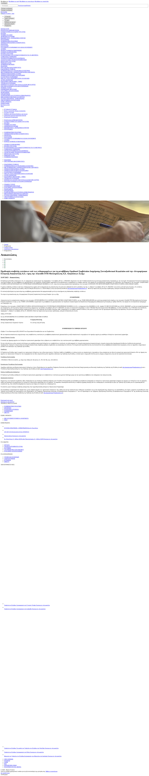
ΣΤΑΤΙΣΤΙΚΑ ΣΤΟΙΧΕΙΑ (11, 409)
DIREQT (6, 461)
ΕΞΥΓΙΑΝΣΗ (5, 46)
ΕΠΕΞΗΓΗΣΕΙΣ (5, 94)
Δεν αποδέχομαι (5, 773)
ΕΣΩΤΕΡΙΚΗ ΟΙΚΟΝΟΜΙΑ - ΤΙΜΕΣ (11, 81)
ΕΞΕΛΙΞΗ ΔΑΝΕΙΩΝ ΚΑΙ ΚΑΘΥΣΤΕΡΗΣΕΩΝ (14, 86)
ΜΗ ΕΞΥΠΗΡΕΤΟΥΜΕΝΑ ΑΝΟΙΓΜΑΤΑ (16, 418)
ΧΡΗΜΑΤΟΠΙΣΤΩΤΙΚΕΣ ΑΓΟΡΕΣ (11, 73)
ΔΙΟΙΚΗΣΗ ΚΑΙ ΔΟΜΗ (8, 36)
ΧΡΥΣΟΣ (7, 445)
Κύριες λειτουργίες (9, 111)
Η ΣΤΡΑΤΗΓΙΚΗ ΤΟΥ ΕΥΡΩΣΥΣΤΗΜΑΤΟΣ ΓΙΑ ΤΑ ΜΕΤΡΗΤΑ (19, 55)
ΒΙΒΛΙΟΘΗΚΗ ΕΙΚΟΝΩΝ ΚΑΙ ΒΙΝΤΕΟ (13, 97)
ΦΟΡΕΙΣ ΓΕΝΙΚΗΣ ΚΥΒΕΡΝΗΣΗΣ (11, 50)
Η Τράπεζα (7, 109)
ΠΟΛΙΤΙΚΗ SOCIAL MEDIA (12, 767)
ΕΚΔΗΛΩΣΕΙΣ (5, 92)
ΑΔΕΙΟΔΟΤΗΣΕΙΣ (9, 458)
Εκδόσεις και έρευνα (10, 114)
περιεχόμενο (27, 1)
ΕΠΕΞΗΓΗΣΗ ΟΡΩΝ (10, 765)
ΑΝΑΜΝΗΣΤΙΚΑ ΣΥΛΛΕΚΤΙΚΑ (14, 449)
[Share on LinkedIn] (5, 262)
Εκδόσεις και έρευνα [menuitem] (10, 22)
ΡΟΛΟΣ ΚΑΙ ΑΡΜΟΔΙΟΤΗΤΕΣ (10, 30)
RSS (5, 764)
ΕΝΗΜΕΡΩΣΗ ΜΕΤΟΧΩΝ (9, 89)
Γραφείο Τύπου (8, 247)
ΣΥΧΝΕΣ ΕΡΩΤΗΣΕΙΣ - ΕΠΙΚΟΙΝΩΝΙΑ (12, 98)
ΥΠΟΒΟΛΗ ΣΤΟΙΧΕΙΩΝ (8, 83)
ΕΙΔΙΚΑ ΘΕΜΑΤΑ (6, 101)
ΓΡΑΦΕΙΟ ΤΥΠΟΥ (6, 87)
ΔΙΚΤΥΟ (6, 412)
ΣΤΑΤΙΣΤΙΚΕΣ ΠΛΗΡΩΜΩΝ (9, 77)
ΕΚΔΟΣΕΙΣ (4, 66)
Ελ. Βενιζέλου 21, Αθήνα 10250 (30, 439)
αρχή (14, 1)
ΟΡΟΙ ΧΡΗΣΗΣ (8, 759)
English (5, 103)
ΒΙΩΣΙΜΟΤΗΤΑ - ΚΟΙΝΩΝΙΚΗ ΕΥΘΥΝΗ (13, 38)
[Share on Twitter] (5, 260)
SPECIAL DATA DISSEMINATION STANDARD (15, 78)
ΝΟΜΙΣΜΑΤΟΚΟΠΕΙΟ (7, 64)
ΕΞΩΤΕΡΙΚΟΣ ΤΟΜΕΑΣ (8, 69)
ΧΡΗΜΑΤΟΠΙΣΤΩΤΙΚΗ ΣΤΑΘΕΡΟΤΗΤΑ (13, 42)
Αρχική (6, 244)
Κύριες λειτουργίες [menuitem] (9, 18)
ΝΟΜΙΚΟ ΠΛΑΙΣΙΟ (7, 35)
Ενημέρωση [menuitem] (8, 25)
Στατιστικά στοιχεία (9, 115)
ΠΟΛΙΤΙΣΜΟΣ (5, 39)
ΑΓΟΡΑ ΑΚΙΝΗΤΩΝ (7, 80)
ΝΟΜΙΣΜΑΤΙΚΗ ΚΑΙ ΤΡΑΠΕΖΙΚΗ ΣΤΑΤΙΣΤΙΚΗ (15, 70)
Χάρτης (15, 436)
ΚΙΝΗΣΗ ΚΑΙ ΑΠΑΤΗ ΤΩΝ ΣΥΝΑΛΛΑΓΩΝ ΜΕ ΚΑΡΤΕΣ (18, 84)
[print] (5, 267)
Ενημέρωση (7, 117)
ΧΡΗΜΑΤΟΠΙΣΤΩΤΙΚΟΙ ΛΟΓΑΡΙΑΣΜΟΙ (13, 75)
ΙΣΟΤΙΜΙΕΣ (7, 448)
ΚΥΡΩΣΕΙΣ (7, 460)
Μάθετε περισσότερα (51, 771)
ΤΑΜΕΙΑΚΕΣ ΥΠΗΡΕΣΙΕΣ (9, 56)
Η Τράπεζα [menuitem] (7, 16)
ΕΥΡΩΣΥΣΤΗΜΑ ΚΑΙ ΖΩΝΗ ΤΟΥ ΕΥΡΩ (13, 32)
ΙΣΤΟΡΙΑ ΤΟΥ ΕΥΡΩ (7, 53)
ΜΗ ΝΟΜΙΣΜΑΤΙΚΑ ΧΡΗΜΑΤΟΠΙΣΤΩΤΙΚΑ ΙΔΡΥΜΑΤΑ (18, 72)
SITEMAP (7, 760)
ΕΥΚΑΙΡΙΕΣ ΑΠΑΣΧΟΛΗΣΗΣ (10, 91)
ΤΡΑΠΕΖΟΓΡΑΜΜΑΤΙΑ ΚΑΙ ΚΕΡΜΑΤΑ (13, 58)
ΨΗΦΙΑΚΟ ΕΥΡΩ (6, 63)
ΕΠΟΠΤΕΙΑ (4, 44)
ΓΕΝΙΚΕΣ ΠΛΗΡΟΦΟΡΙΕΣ (9, 52)
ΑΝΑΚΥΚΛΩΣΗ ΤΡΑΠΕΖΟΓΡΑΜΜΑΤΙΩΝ (14, 59)
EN (4, 12)
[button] (24, 5)
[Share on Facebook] (5, 264)
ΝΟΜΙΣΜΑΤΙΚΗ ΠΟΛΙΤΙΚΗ (9, 41)
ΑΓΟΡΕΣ (3, 49)
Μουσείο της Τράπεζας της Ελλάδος (32, 756)
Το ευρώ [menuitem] (7, 20)
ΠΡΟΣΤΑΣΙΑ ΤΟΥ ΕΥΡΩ (8, 61)
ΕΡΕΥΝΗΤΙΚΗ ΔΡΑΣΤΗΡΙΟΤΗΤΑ (11, 67)
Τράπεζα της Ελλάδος (27, 605)
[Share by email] (5, 266)
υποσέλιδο (42, 1)
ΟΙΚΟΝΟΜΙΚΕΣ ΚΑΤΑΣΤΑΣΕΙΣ (10, 100)
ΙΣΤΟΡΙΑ (3, 33)
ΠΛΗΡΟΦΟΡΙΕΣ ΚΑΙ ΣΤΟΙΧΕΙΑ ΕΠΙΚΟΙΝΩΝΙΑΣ (16, 95)
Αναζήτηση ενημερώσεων (11, 249)
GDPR (6, 762)
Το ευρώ (6, 112)
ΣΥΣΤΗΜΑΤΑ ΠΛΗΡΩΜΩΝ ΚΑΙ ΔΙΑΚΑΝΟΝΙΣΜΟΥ (17, 47)
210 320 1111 (16, 432)
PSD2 (5, 420)
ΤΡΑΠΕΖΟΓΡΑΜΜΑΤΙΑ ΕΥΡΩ (13, 446)
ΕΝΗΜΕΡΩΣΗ (8, 411)
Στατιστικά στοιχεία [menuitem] (9, 24)
